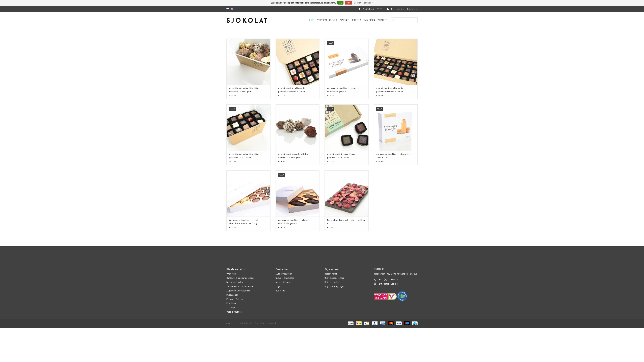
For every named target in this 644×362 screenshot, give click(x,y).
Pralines (344, 20)
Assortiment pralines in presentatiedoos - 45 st (389, 90)
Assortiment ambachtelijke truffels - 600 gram (243, 90)
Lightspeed (271, 323)
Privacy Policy (234, 299)
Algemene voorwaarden (238, 290)
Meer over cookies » (363, 3)
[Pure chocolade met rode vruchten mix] (347, 193)
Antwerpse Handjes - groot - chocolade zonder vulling (245, 222)
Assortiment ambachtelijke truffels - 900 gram (293, 156)
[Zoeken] (392, 20)
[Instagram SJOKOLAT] (325, 254)
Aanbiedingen (283, 282)
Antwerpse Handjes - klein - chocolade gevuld (294, 222)
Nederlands (227, 9)
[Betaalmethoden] (350, 323)
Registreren (331, 274)
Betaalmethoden (234, 282)
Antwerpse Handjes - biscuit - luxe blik (393, 156)
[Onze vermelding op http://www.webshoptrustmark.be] (396, 296)
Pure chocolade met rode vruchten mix (346, 222)
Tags (278, 286)
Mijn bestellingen (334, 278)
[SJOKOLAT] (252, 20)
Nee (349, 3)
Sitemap (230, 307)
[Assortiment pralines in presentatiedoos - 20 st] (298, 62)
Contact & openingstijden (240, 278)
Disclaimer (232, 295)
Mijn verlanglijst (334, 286)
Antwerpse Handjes (327, 20)
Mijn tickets (332, 282)
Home (311, 20)
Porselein (383, 20)
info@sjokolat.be (388, 284)
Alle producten (284, 274)
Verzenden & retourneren (239, 286)
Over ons (231, 274)
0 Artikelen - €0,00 (372, 9)
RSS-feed (280, 290)
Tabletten (369, 20)
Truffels (356, 20)
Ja (340, 3)
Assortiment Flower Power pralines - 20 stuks (341, 156)
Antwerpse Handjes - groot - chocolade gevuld (343, 90)
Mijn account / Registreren (404, 9)
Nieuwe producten (285, 278)
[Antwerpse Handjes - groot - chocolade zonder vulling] (248, 193)
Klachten (231, 303)
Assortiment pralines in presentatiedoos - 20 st (291, 90)
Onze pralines (234, 312)
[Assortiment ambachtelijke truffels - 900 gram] (298, 127)
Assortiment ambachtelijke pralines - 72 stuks (243, 156)
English (232, 9)
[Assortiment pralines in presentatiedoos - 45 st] (396, 62)
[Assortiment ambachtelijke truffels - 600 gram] (248, 62)
